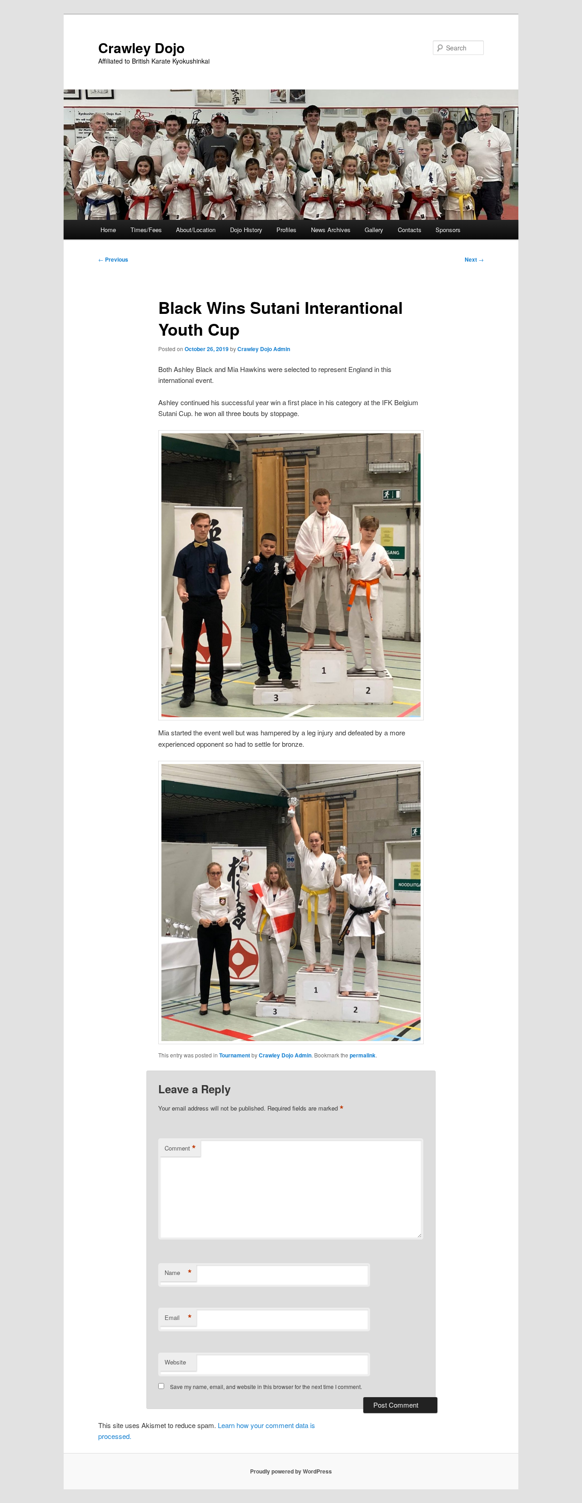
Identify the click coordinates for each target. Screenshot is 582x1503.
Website (175, 1362)
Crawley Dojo (141, 47)
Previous (113, 259)
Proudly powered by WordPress (291, 1471)
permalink (363, 1055)
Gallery (374, 229)
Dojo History (246, 229)
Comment (180, 1148)
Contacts (409, 229)
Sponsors (448, 229)
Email (178, 1317)
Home (108, 229)
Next (474, 259)
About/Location (196, 229)
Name (178, 1272)
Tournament (234, 1055)
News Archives (331, 229)
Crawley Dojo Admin (263, 349)
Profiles (286, 229)
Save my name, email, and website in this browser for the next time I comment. (266, 1386)
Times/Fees (146, 229)
